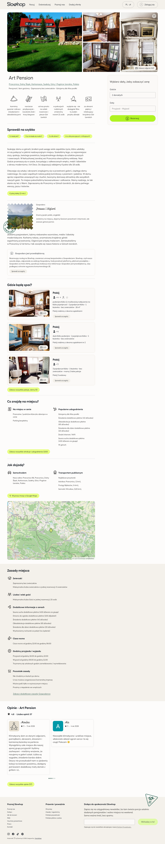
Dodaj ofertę (75, 4)
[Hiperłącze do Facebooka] (13, 834)
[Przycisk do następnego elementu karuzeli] (86, 747)
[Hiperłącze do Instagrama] (8, 834)
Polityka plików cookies (54, 818)
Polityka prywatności (53, 815)
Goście (113, 89)
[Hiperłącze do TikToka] (17, 834)
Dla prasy (49, 809)
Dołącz (9, 812)
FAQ (8, 818)
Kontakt (10, 827)
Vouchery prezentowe (14, 821)
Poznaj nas (11, 809)
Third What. (38, 838)
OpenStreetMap (79, 558)
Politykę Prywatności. (124, 827)
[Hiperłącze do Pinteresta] (22, 834)
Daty (112, 103)
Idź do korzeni (12, 815)
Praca (9, 824)
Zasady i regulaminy (53, 812)
